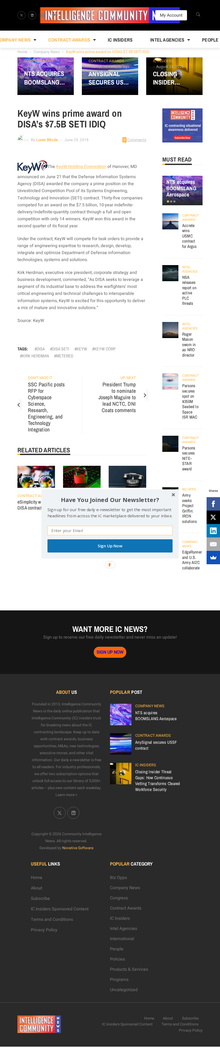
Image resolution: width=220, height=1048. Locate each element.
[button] (110, 500)
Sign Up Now (110, 546)
